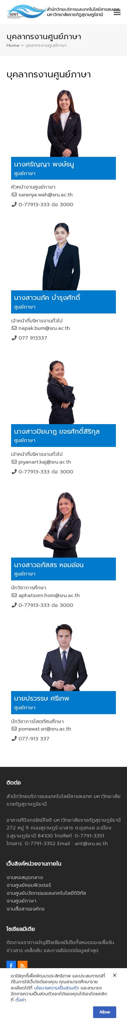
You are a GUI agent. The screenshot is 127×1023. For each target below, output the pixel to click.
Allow (104, 1012)
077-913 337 (33, 739)
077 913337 (32, 338)
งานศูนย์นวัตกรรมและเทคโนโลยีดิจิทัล (46, 893)
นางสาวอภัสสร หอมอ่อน (49, 565)
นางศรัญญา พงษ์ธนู (44, 164)
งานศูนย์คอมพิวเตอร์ (28, 885)
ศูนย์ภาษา (24, 173)
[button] (117, 12)
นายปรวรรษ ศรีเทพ (41, 698)
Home (12, 45)
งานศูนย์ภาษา (21, 901)
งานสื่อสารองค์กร (25, 909)
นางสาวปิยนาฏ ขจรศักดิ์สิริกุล (57, 431)
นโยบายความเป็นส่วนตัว (56, 988)
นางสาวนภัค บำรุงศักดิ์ (47, 298)
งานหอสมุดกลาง (24, 877)
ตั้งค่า (20, 1000)
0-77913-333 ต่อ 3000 (45, 204)
